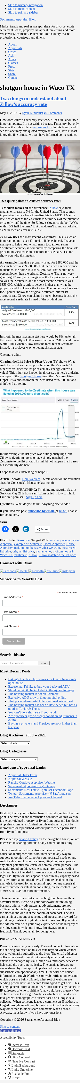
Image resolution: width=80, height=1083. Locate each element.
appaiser (73, 540)
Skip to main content (21, 8)
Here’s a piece (31, 479)
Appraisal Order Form (22, 775)
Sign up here (34, 497)
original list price (23, 551)
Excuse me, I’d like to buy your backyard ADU (39, 686)
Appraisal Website (20, 779)
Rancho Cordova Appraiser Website (31, 782)
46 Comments (53, 113)
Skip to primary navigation (25, 5)
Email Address (12, 597)
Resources (24, 540)
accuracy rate (58, 540)
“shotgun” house (30, 376)
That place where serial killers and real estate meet (40, 701)
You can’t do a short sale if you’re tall (32, 712)
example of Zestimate (28, 544)
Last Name (10, 626)
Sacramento (43, 551)
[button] (10, 1030)
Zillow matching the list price (57, 555)
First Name (10, 612)
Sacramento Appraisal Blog (17, 19)
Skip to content (9, 1026)
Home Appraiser (54, 544)
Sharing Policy (28, 839)
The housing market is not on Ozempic (33, 694)
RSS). (63, 511)
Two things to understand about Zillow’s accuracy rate (33, 101)
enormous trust (43, 127)
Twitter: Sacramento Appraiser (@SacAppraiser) (39, 793)
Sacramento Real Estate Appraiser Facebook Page (40, 790)
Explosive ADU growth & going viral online (37, 697)
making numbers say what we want (37, 547)
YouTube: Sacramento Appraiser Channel (35, 797)
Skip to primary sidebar (23, 12)
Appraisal (6, 544)
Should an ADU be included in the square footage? (41, 690)
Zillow (53, 208)
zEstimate (20, 555)
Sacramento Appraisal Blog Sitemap (31, 786)
